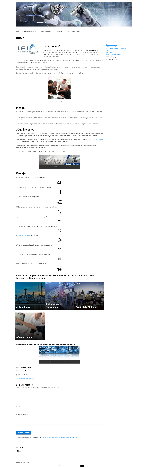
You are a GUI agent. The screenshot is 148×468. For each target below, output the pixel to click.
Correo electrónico (22, 414)
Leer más (86, 466)
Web (17, 422)
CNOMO (93, 139)
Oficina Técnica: (71, 31)
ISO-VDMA (99, 139)
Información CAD (23, 235)
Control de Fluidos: (45, 31)
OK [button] (82, 465)
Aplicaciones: (58, 31)
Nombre (18, 406)
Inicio (17, 31)
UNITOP (19, 142)
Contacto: (79, 31)
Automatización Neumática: (28, 31)
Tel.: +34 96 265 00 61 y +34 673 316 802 (117, 52)
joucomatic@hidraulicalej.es (25, 378)
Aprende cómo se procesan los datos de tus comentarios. (60, 437)
